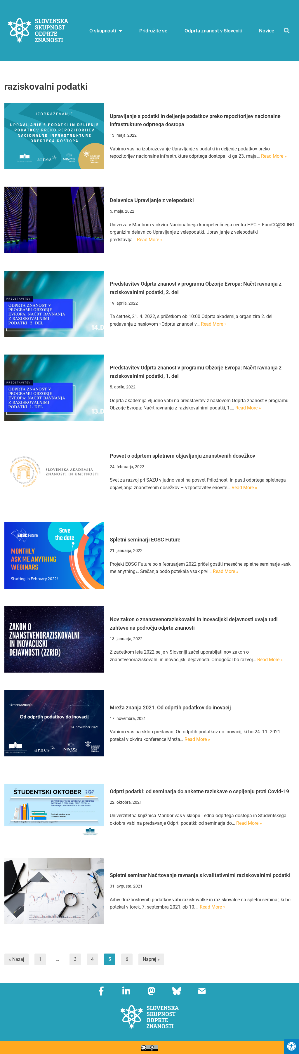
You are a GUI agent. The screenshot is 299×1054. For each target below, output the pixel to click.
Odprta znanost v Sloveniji (213, 31)
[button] (287, 31)
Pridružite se (153, 31)
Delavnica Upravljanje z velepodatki (152, 200)
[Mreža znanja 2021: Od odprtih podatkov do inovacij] (54, 723)
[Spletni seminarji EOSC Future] (54, 555)
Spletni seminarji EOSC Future (145, 539)
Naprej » (151, 959)
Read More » (274, 156)
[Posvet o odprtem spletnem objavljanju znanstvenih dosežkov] (54, 471)
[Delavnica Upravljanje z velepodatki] (54, 220)
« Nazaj (16, 959)
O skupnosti (102, 31)
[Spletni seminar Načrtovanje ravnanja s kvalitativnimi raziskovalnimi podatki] (54, 891)
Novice (266, 31)
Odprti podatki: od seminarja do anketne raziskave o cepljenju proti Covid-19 (199, 791)
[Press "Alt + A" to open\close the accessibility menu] (291, 1046)
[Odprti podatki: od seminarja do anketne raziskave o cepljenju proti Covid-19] (54, 807)
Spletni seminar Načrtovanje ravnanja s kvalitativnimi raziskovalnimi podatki (200, 875)
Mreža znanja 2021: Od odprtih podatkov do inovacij (170, 707)
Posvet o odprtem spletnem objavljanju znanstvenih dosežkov (182, 456)
